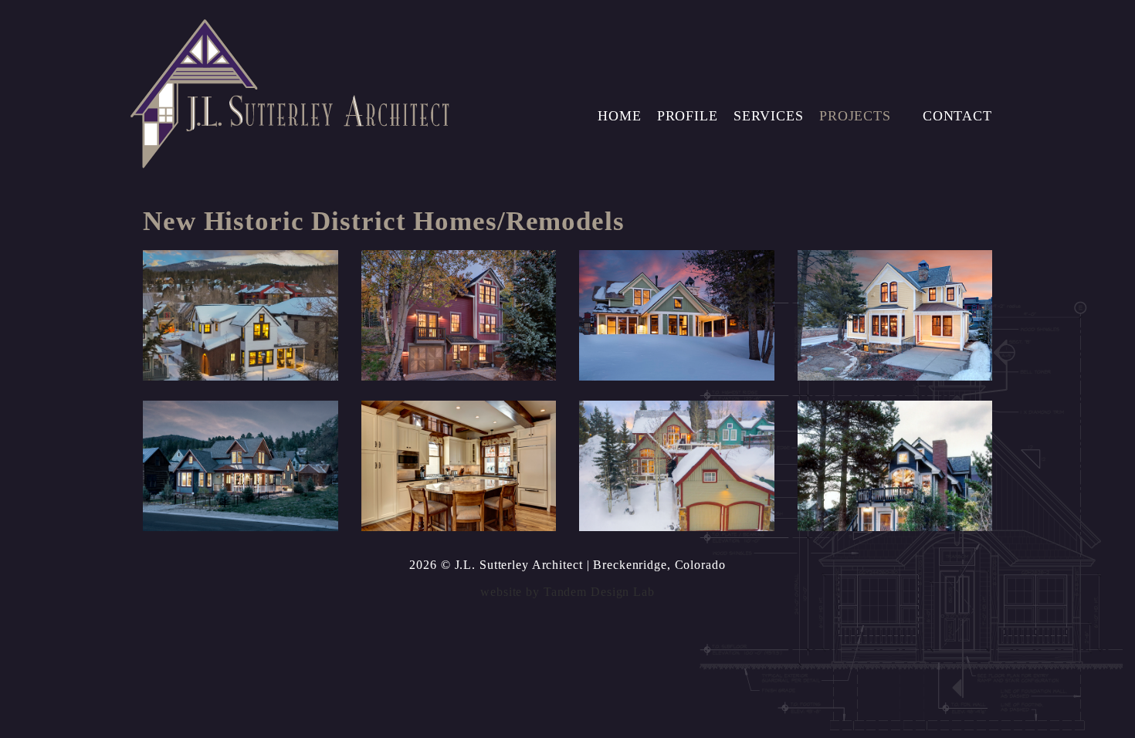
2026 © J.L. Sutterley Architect (495, 564)
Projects (855, 116)
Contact (957, 116)
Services (769, 116)
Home (620, 116)
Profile (687, 116)
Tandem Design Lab (599, 591)
